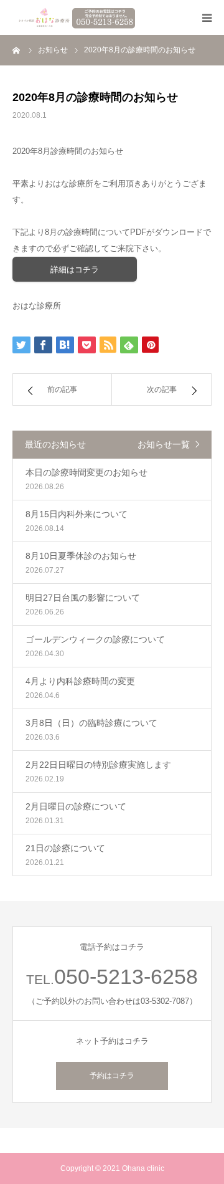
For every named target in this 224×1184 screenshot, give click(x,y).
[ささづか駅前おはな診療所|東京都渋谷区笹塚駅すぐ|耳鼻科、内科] (74, 17)
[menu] (206, 17)
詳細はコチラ (74, 269)
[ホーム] (16, 49)
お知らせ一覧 (164, 444)
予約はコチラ (112, 1075)
